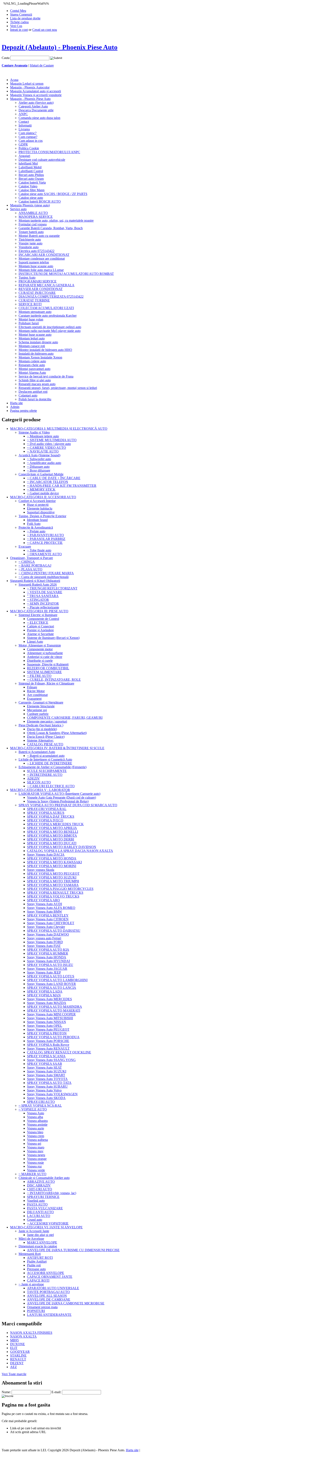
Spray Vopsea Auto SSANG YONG (51, 1060)
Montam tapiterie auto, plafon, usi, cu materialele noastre (56, 220)
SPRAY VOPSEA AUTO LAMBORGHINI (57, 980)
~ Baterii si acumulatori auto (46, 755)
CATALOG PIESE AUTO (45, 744)
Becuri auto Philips (31, 175)
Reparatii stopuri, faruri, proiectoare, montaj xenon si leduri (58, 388)
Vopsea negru (36, 1155)
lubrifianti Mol (28, 163)
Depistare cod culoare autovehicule (42, 159)
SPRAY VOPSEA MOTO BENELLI (52, 831)
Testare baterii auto (31, 232)
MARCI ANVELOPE (42, 1242)
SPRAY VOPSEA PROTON (47, 1033)
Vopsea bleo (35, 1132)
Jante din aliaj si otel (40, 1235)
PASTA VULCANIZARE (45, 1208)
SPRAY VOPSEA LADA (44, 991)
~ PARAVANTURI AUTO (45, 535)
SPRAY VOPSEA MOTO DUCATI (51, 843)
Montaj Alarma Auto (32, 372)
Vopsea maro (35, 1147)
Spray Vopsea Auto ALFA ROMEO (51, 908)
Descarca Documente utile (36, 110)
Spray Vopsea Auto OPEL (44, 1025)
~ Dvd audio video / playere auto (49, 444)
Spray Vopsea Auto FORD (45, 942)
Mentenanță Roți (30, 1254)
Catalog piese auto (31, 197)
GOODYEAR (20, 1351)
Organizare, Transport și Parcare (31, 558)
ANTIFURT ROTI (40, 1257)
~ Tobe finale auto (39, 550)
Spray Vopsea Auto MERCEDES (49, 999)
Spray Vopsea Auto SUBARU (47, 1086)
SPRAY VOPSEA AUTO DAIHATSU (53, 930)
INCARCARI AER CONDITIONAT (44, 254)
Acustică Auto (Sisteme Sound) (39, 455)
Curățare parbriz (38, 714)
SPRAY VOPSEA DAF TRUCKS (50, 816)
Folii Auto (33, 523)
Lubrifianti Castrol (31, 171)
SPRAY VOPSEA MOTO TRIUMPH (53, 881)
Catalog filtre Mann (31, 190)
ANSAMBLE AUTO (33, 213)
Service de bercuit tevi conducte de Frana (46, 376)
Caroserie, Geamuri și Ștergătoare (41, 702)
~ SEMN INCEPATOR (43, 603)
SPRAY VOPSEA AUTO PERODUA (53, 1037)
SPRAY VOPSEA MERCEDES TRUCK (55, 824)
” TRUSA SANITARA (43, 596)
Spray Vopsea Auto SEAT (44, 1067)
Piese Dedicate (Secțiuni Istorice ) (41, 725)
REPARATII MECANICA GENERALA (46, 285)
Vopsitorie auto (29, 247)
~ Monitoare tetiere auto (43, 436)
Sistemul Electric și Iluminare (38, 615)
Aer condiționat (37, 695)
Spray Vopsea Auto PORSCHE (48, 1041)
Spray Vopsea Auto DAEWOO (48, 934)
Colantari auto (28, 395)
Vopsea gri (34, 1143)
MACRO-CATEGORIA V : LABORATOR (40, 790)
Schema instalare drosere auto (38, 342)
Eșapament (34, 698)
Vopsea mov (35, 1151)
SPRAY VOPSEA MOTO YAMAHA (53, 885)
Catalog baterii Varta (32, 182)
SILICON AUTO (39, 782)
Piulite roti (34, 1265)
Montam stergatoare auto (35, 312)
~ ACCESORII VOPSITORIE (48, 1223)
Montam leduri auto (32, 338)
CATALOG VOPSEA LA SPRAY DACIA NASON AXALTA (70, 851)
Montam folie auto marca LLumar (41, 270)
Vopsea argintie (37, 1124)
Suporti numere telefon (34, 262)
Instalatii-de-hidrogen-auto (36, 353)
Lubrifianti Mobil (30, 167)
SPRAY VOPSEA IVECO (45, 820)
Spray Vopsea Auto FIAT (44, 946)
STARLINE (18, 1355)
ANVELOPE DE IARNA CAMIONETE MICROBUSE (65, 1303)
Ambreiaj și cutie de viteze (44, 657)
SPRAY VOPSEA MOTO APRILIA (52, 828)
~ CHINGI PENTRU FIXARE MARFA (46, 573)
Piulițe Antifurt (37, 1261)
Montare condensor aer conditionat (42, 258)
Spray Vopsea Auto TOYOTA (47, 1079)
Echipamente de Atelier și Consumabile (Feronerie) (52, 767)
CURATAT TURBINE (34, 300)
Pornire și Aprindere (40, 630)
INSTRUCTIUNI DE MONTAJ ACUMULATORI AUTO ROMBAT (66, 274)
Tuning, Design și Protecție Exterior (42, 516)
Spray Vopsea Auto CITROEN (48, 919)
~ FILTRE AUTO (39, 676)
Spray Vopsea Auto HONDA (46, 957)
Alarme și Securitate (40, 634)
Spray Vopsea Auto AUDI (44, 904)
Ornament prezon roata (42, 1307)
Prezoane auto (36, 1269)
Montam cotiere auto (32, 361)
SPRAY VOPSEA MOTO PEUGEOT (53, 873)
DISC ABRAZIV (39, 1185)
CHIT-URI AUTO (39, 1189)
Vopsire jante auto (30, 243)
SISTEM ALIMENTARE (44, 672)
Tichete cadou (19, 22)
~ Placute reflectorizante (43, 607)
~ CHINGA (27, 561)
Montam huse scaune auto (36, 266)
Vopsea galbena (37, 1140)
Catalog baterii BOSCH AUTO (40, 201)
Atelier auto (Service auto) (36, 102)
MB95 (14, 1340)
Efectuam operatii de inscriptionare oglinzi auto (50, 327)
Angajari (24, 156)
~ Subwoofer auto (39, 459)
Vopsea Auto (35, 1113)
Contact (24, 121)
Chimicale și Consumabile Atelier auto (44, 1178)
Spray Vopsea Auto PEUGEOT (48, 1029)
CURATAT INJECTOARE (37, 293)
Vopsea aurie (35, 1128)
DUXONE (17, 1344)
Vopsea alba (35, 1117)
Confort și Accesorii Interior (37, 501)
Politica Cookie (29, 148)
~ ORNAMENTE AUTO (44, 554)
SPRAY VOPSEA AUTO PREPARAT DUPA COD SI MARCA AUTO (68, 805)
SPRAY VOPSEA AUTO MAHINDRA (54, 1006)
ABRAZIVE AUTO (41, 1181)
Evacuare (25, 546)
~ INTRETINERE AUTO (44, 774)
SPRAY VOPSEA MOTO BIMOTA (52, 835)
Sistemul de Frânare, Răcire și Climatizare (46, 683)
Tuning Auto (27, 277)
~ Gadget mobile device (43, 493)
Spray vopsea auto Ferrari (44, 938)
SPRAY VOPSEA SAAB (44, 1063)
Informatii (25, 125)
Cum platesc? (27, 133)
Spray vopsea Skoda (40, 870)
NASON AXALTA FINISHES (31, 1332)
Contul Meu (18, 10)
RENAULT (18, 1359)
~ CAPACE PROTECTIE (45, 542)
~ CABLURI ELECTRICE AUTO (51, 786)
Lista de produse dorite (25, 18)
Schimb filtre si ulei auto (35, 380)
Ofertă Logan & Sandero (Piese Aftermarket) (57, 733)
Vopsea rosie (35, 1162)
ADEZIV (33, 778)
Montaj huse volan (31, 319)
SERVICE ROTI (30, 304)
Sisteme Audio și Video (34, 432)
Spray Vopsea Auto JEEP (44, 972)
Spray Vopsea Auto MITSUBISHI (50, 1018)
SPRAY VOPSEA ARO (43, 900)
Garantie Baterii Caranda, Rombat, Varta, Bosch (51, 228)
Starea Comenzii (21, 14)
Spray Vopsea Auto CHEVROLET (50, 923)
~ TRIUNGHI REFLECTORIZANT (52, 588)
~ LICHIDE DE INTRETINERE (49, 763)
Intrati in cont (19, 29)
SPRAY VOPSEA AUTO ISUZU (50, 965)
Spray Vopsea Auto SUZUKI (46, 1071)
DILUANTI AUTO (40, 1212)
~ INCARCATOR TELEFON (47, 482)
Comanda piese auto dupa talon (39, 118)
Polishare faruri (29, 323)
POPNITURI (36, 1311)
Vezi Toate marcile (14, 1374)
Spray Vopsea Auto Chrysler (46, 927)
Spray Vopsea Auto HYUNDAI (48, 961)
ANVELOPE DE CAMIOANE (48, 1299)
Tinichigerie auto (30, 239)
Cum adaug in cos (31, 140)
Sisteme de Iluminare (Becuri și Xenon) (53, 638)
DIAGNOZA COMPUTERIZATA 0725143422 (51, 296)
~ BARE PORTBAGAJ (35, 565)
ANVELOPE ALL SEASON (47, 1295)
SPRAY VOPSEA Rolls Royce (48, 1044)
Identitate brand (37, 520)
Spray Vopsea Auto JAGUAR (47, 968)
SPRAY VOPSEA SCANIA (46, 1056)
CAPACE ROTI (38, 1280)
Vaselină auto (36, 1200)
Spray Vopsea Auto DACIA (46, 854)
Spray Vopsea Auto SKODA (46, 1098)
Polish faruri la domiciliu (35, 399)
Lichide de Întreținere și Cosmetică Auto (45, 759)
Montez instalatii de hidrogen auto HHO (45, 350)
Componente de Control (43, 619)
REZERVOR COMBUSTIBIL (48, 668)
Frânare (32, 687)
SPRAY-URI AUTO (41, 1102)
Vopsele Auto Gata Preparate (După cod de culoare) (61, 797)
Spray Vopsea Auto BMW (44, 911)
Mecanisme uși (37, 710)
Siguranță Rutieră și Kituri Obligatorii (35, 580)
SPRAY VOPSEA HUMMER (47, 953)
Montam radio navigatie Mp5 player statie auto (50, 331)
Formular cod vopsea (33, 224)
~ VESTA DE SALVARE (44, 592)
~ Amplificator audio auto (44, 463)
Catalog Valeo (28, 186)
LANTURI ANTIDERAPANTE (49, 1314)
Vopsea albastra (37, 1121)
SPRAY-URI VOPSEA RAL (46, 809)
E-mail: (56, 1392)
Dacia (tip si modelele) (42, 729)
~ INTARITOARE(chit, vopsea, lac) (51, 1193)
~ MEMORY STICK (41, 489)
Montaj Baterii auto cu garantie (39, 235)
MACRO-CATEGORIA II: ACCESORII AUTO (43, 497)
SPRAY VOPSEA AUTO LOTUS (50, 976)
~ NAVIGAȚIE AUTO (43, 451)
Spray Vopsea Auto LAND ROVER (51, 984)
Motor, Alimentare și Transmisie (40, 645)
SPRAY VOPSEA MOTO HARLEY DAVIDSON (61, 847)
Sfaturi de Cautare (42, 65)
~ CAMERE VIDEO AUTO (46, 447)
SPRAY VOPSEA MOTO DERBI (50, 839)
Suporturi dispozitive (41, 512)
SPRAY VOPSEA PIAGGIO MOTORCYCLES (60, 889)
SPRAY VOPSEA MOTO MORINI (51, 866)
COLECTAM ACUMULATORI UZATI (46, 308)
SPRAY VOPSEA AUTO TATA (49, 1082)
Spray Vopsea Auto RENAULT (48, 1048)
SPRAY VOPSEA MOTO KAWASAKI (54, 862)
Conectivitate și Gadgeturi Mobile (41, 474)
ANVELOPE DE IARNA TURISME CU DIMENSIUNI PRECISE (73, 1250)
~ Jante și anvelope (31, 1284)
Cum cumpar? (28, 137)
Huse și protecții (38, 504)
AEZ (13, 1367)
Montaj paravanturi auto (34, 369)
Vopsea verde (36, 1170)
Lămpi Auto (35, 641)
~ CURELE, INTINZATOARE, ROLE (54, 679)
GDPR (23, 144)
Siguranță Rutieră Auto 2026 (38, 584)
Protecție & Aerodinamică (36, 527)
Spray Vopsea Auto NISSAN (46, 1022)
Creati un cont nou (44, 29)
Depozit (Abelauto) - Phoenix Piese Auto (59, 47)
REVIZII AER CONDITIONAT (41, 289)
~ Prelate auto (36, 531)
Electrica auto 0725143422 (36, 251)
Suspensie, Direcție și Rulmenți (48, 664)
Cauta (5, 58)
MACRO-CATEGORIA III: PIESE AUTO (39, 611)
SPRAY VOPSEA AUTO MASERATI (53, 1010)
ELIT (14, 1348)
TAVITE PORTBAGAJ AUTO (48, 1292)
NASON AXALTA (23, 1336)
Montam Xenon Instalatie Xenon (40, 357)
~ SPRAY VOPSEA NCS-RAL (40, 1105)
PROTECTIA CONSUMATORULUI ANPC (49, 152)
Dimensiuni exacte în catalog (38, 1246)
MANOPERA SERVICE (36, 216)
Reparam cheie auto (32, 365)
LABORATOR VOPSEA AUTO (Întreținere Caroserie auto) (59, 793)
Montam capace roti (32, 346)
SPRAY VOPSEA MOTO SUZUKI (51, 877)
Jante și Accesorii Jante (34, 1231)
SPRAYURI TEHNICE (43, 1197)
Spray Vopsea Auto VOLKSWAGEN (52, 1094)
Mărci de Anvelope (31, 1238)
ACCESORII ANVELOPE (45, 1273)
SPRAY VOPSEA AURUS (45, 812)
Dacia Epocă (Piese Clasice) (46, 736)
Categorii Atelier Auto (33, 106)
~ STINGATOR (38, 600)
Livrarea (24, 129)
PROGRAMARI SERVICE (38, 281)
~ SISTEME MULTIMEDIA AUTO (52, 440)
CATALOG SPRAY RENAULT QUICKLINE (59, 1052)
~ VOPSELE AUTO (33, 1109)
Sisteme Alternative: (40, 740)
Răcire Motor (36, 691)
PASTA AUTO (37, 1204)
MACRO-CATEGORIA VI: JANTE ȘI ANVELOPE (46, 1227)
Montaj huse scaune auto (35, 334)
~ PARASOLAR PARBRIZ (46, 539)
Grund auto (34, 1219)
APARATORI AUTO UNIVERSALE (53, 1288)
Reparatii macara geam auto (37, 384)
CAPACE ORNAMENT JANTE (49, 1276)
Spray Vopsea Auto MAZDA (46, 1003)
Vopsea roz (34, 1166)
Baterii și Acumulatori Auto (37, 752)
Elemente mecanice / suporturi (47, 721)
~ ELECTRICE (37, 622)
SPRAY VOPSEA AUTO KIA (48, 949)
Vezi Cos (16, 26)
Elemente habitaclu (39, 508)
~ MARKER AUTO (32, 1174)
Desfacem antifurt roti (33, 391)
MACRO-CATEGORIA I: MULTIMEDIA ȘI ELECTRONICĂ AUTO (58, 428)
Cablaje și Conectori (40, 626)
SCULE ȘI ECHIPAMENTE (47, 771)
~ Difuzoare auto (38, 466)
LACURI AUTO (38, 1216)
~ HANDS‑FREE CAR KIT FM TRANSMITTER (61, 485)
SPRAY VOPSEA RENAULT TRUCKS (55, 892)
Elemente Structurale (41, 706)
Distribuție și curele (40, 660)
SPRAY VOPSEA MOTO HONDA (51, 858)
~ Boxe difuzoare (38, 470)
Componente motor (40, 649)
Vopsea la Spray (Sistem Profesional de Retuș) (58, 801)
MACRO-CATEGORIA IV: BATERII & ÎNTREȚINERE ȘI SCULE (57, 748)
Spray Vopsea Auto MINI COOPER (51, 1014)
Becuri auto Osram (31, 178)
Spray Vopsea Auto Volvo (44, 1090)
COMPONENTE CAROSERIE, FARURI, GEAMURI (64, 717)
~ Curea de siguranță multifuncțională (44, 577)
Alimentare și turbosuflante (45, 653)
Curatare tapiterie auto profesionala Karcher (48, 315)
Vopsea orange (37, 1159)
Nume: (6, 1392)
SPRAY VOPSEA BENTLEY (48, 915)
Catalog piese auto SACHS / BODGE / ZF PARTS (53, 194)
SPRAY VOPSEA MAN (44, 995)
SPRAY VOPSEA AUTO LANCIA (51, 987)
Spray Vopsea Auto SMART (46, 1075)
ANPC (23, 114)
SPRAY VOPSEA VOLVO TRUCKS (53, 896)
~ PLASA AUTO (30, 569)
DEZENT (17, 1363)
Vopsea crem (35, 1136)
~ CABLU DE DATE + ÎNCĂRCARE (53, 478)
